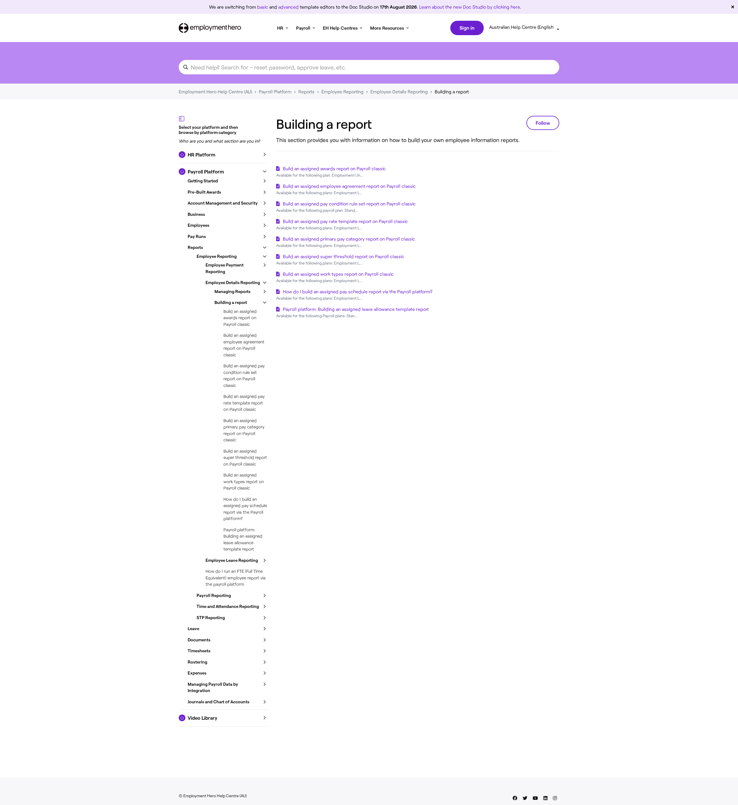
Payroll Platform (275, 91)
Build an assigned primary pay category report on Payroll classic (349, 238)
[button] (223, 154)
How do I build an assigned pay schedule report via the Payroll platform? (357, 291)
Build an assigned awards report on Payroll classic (240, 318)
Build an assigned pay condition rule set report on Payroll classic (349, 203)
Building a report (452, 91)
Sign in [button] (467, 28)
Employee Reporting (342, 91)
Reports (306, 91)
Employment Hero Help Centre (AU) (215, 91)
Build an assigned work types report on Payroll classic (243, 481)
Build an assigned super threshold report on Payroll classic (245, 457)
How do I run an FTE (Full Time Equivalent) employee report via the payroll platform (236, 577)
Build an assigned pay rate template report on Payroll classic (244, 403)
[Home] (210, 28)
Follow (543, 123)
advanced (288, 7)
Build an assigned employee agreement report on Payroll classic (349, 186)
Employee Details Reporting (399, 91)
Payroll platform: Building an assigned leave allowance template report (356, 309)
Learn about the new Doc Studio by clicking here (469, 7)
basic (262, 7)
